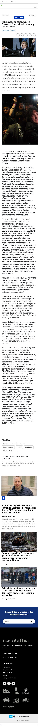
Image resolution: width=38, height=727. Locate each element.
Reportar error (7, 672)
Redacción (6, 667)
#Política (21, 444)
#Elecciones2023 (8, 447)
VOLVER (33, 15)
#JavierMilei (28, 447)
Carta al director (8, 670)
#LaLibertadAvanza (9, 444)
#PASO (19, 447)
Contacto (6, 675)
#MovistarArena (8, 450)
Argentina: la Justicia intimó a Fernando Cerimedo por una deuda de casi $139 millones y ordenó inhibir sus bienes (18, 509)
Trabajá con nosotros (9, 678)
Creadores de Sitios (24, 720)
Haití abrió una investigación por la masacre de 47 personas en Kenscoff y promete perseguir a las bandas (18, 592)
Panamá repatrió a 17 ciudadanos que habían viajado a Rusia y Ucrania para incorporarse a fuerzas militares (17, 557)
